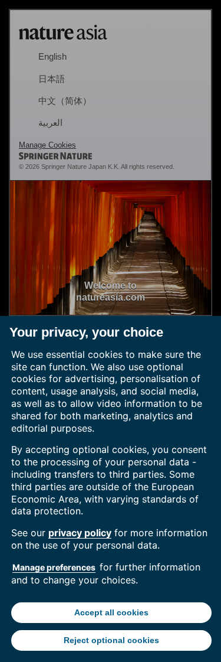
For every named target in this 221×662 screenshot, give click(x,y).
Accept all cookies (111, 612)
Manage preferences (53, 567)
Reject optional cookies (111, 640)
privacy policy (79, 533)
